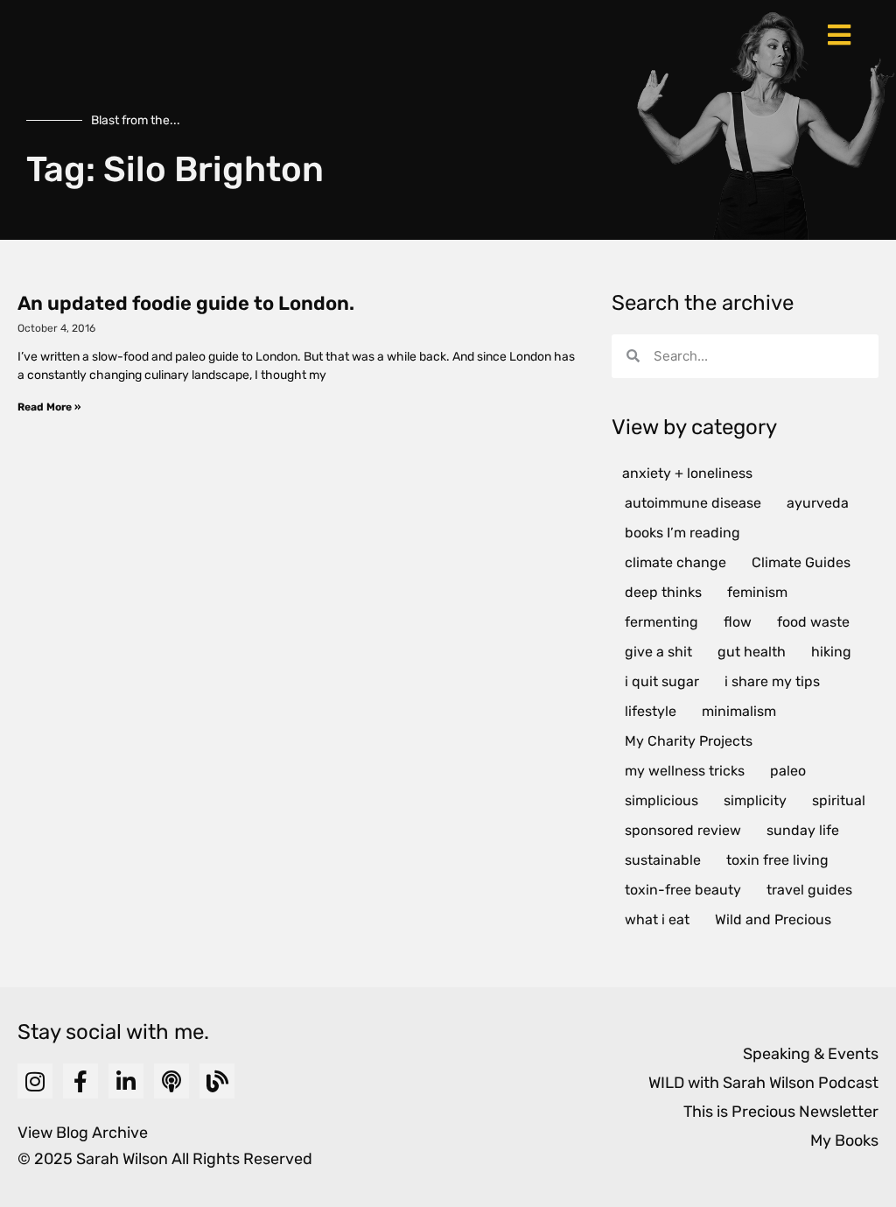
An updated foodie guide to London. (186, 303)
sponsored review (683, 830)
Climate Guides (801, 562)
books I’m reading (682, 532)
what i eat (657, 919)
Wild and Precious (773, 919)
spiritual (838, 800)
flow (738, 622)
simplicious (661, 800)
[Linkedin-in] (126, 1080)
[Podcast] (171, 1080)
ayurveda (818, 503)
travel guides (809, 889)
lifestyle (650, 711)
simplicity (755, 800)
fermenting (661, 622)
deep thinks (663, 592)
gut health (752, 651)
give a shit (658, 651)
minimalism (739, 711)
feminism (757, 592)
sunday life (802, 830)
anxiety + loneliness (687, 473)
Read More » (49, 407)
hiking (831, 651)
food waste (813, 622)
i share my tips (772, 681)
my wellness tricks (685, 770)
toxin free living (777, 860)
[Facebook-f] (80, 1080)
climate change (675, 562)
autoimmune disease (693, 503)
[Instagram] (35, 1080)
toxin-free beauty (683, 889)
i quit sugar (662, 681)
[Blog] (217, 1080)
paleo (788, 770)
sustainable (663, 860)
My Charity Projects (688, 741)
